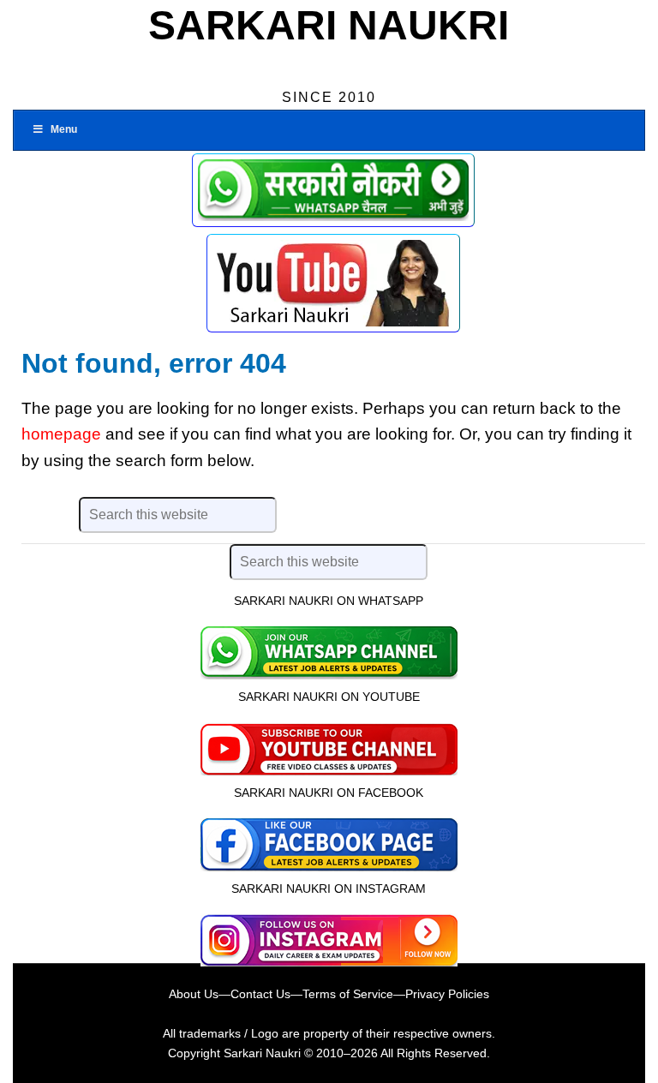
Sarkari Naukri (328, 25)
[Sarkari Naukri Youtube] (332, 283)
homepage (61, 434)
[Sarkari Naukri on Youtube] (328, 747)
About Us (193, 994)
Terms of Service (347, 994)
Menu (64, 129)
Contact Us (260, 994)
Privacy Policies (447, 994)
